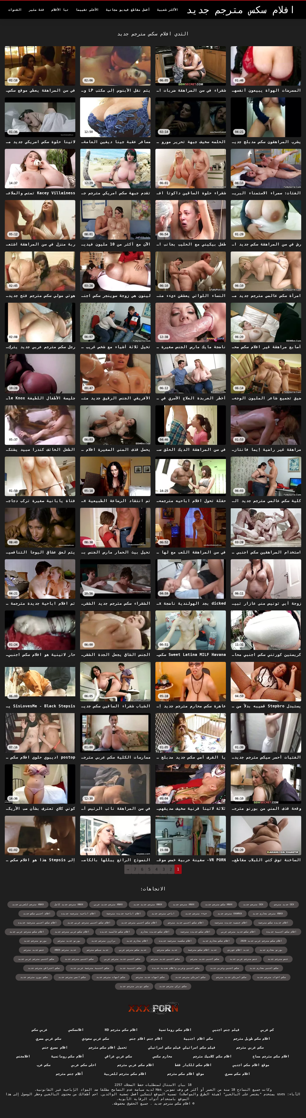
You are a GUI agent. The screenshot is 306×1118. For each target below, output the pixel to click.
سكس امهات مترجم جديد (110, 977)
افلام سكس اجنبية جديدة (281, 931)
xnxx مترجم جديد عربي (108, 904)
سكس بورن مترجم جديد (34, 977)
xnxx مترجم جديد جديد (147, 904)
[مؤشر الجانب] (153, 1008)
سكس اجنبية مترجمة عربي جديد (89, 968)
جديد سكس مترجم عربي (132, 950)
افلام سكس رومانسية (175, 1030)
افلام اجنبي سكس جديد (36, 913)
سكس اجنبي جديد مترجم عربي (122, 959)
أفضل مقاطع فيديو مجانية (128, 9)
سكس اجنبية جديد (130, 968)
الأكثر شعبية (167, 9)
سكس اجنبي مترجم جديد (79, 959)
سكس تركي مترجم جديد (172, 986)
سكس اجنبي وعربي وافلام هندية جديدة (175, 968)
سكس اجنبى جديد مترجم (204, 959)
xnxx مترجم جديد (183, 904)
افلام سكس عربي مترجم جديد (72, 931)
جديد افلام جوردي (238, 950)
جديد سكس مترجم (167, 950)
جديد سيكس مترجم (97, 950)
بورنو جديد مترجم (69, 940)
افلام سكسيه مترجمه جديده (175, 940)
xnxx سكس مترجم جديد (218, 904)
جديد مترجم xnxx (65, 950)
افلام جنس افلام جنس (146, 1038)
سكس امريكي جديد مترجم (231, 977)
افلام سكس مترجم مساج (271, 1056)
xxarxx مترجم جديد (230, 913)
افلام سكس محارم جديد (216, 940)
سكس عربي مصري (48, 1038)
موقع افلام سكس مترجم (185, 1074)
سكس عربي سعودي (95, 1038)
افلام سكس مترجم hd (121, 1030)
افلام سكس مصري (237, 1074)
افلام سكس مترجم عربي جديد (27, 931)
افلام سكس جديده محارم (155, 931)
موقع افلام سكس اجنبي (251, 1065)
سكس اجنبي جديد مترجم (165, 959)
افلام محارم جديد (137, 940)
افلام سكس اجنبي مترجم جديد (139, 922)
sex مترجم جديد (253, 904)
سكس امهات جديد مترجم (150, 977)
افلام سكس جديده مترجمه (195, 931)
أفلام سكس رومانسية (67, 1056)
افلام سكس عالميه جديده (115, 931)
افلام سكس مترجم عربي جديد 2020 (261, 940)
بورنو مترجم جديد (35, 940)
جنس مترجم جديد (278, 959)
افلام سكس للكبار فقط (193, 1065)
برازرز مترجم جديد (103, 940)
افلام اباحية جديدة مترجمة (123, 913)
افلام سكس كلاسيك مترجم (212, 1056)
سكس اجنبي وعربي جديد (224, 968)
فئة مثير (36, 9)
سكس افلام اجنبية (198, 1038)
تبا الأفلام (60, 9)
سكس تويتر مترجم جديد (134, 986)
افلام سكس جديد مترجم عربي (238, 931)
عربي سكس (39, 1030)
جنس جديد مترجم (34, 950)
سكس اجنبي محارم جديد (264, 968)
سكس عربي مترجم (249, 1047)
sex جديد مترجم (284, 904)
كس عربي (267, 1030)
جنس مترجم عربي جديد (243, 959)
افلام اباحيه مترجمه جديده (78, 913)
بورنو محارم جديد (271, 950)
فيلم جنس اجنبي (226, 1030)
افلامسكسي (76, 1030)
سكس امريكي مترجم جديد (190, 977)
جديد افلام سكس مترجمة (202, 950)
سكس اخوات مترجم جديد (271, 977)
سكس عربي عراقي (118, 1056)
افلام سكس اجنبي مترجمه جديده (37, 922)
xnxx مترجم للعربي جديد (28, 904)
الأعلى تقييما (87, 9)
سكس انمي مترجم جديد (72, 977)
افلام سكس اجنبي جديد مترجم (186, 922)
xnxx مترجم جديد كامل (69, 904)
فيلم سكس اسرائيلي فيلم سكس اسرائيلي (182, 1047)
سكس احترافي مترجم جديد (44, 968)
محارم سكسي (162, 1056)
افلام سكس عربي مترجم (135, 1065)
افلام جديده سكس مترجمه (273, 922)
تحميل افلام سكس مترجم (108, 1047)
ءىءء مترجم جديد (196, 913)
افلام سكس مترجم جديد (171, 1103)
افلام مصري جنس (55, 1047)
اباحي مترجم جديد (163, 913)
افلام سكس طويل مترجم (252, 1038)
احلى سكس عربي (83, 1065)
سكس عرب (43, 1065)
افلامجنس (23, 1056)
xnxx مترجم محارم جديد (268, 913)
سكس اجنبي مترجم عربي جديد (36, 959)
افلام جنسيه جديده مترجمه (230, 922)
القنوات (15, 9)
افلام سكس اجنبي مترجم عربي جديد (88, 922)
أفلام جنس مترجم (69, 1074)
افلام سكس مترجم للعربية (125, 1074)
